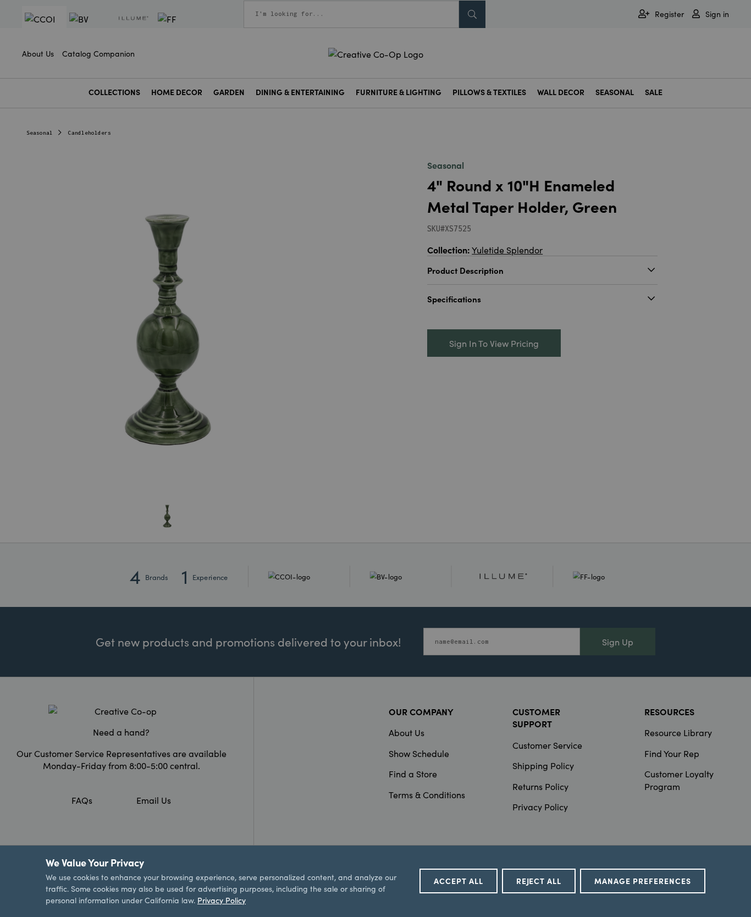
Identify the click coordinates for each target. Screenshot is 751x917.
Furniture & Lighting (398, 92)
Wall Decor (560, 92)
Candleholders (89, 133)
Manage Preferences (642, 880)
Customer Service (547, 745)
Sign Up (617, 642)
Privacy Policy (540, 806)
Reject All (539, 880)
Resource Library (678, 732)
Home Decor (176, 92)
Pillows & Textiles (489, 92)
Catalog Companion (98, 53)
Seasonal (614, 92)
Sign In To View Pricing (494, 343)
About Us (38, 53)
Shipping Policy (543, 765)
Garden (229, 92)
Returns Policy (540, 786)
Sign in (717, 14)
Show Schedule (419, 753)
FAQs (81, 800)
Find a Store (413, 773)
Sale (653, 92)
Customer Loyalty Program (679, 779)
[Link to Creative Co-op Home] (121, 711)
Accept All (458, 880)
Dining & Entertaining (300, 92)
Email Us (153, 800)
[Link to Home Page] (375, 52)
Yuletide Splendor (507, 250)
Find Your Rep (671, 753)
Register (669, 14)
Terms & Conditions (427, 794)
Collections (114, 92)
